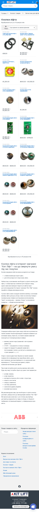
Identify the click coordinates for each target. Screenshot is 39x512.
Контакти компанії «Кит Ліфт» (12, 467)
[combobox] (17, 6)
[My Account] (33, 2)
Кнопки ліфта (6, 32)
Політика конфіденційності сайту (28, 438)
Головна (3, 13)
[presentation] (37, 417)
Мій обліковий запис (9, 473)
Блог (4, 456)
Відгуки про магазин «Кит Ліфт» (13, 459)
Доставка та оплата (9, 462)
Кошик (5, 470)
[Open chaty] (33, 506)
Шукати (35, 6)
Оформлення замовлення (11, 476)
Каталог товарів (15, 13)
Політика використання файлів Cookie (29, 446)
